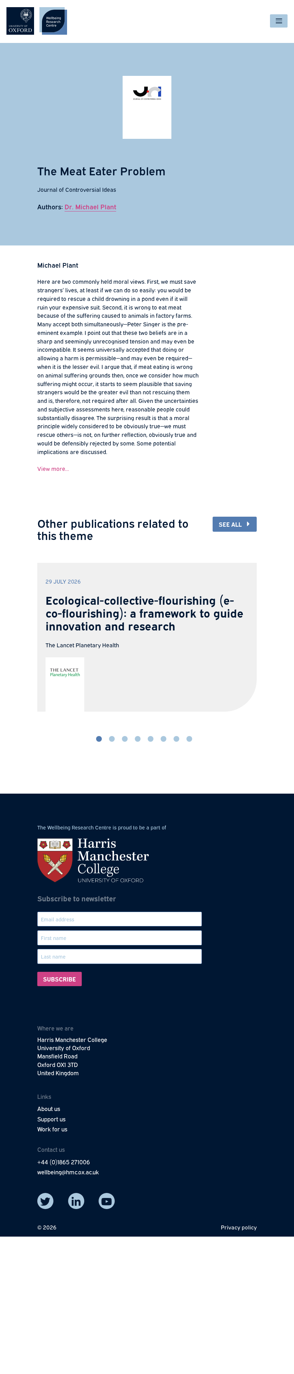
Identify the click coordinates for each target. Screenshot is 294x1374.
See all (230, 524)
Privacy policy (239, 1227)
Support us (51, 1119)
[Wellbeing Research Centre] (36, 21)
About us (48, 1108)
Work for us (52, 1129)
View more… (53, 468)
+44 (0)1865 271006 (63, 1162)
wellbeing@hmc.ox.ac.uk (68, 1172)
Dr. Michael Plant (90, 206)
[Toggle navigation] (279, 20)
